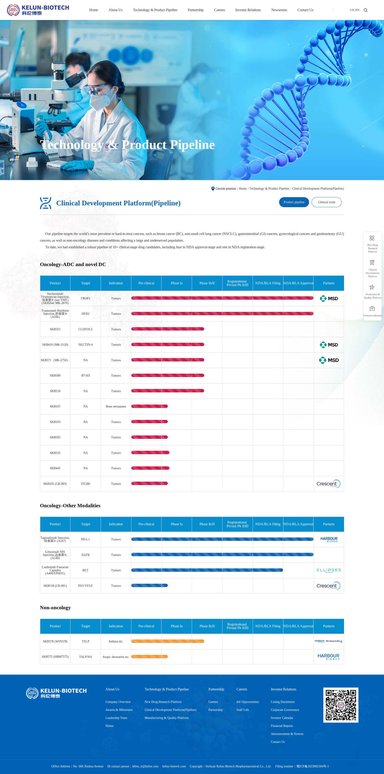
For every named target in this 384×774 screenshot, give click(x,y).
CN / (353, 10)
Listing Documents (283, 702)
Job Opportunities (247, 702)
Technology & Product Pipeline (155, 10)
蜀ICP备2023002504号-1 (312, 766)
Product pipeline (294, 202)
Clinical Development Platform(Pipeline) (318, 188)
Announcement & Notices (287, 734)
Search (366, 17)
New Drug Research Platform (163, 702)
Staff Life (242, 710)
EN (357, 10)
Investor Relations (248, 10)
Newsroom (279, 10)
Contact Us (305, 10)
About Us (115, 10)
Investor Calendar (282, 718)
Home (93, 10)
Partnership (196, 10)
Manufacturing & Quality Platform (167, 718)
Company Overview (118, 702)
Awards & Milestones (119, 710)
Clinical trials (326, 202)
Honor (110, 726)
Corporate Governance (285, 710)
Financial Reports (282, 726)
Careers (219, 10)
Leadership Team (116, 718)
